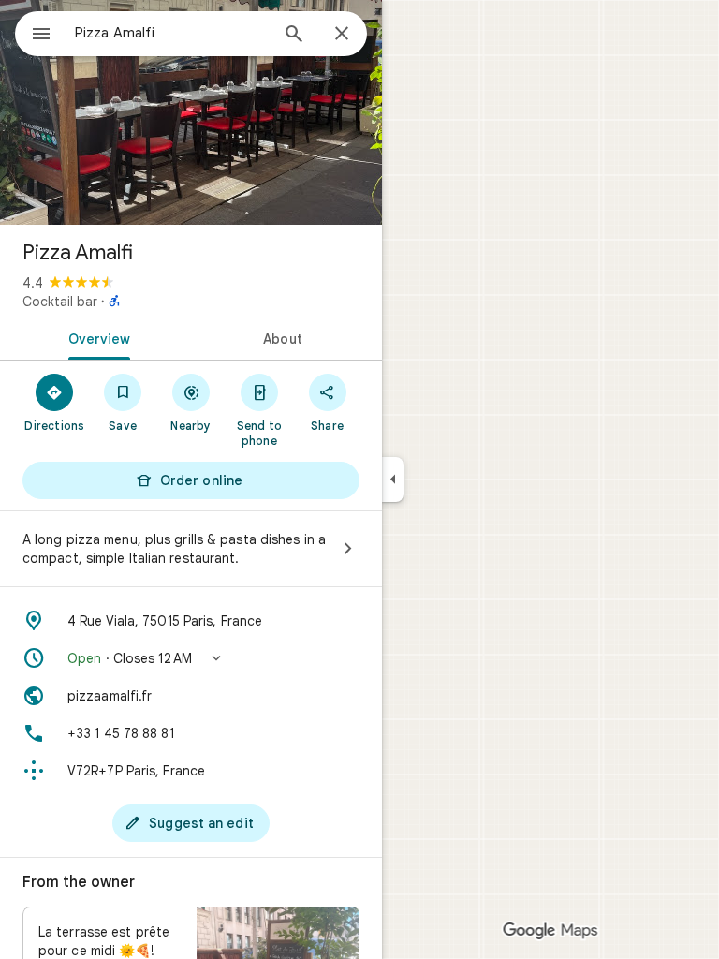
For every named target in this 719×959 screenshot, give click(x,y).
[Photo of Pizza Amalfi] (191, 112)
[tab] (95, 337)
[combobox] (171, 33)
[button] (191, 658)
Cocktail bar (59, 301)
